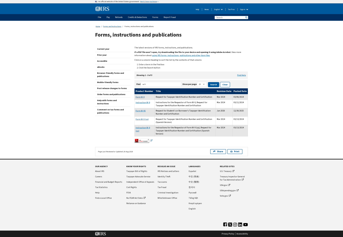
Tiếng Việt (193, 198)
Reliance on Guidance (136, 203)
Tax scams (162, 181)
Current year (103, 49)
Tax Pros (231, 9)
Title (158, 91)
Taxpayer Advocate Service (138, 176)
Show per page (189, 84)
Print (236, 151)
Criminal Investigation (168, 192)
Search (246, 17)
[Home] (102, 7)
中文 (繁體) (194, 181)
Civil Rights (131, 187)
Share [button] (220, 151)
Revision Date (224, 91)
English (217, 9)
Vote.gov (224, 195)
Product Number (144, 91)
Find (138, 84)
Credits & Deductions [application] (137, 17)
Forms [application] (155, 17)
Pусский (192, 192)
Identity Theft (164, 176)
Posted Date (240, 91)
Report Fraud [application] (170, 17)
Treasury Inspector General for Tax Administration (232, 178)
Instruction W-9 (143, 102)
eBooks (101, 67)
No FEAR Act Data (134, 198)
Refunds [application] (119, 17)
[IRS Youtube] (245, 224)
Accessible (102, 61)
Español (192, 171)
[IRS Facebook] (225, 224)
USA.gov (223, 185)
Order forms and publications (111, 94)
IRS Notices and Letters (168, 171)
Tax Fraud (162, 187)
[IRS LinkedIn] (240, 224)
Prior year (102, 55)
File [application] (99, 17)
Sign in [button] (243, 9)
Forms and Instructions (112, 26)
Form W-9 (140, 97)
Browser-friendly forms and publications (110, 75)
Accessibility (242, 233)
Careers (98, 176)
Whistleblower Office (167, 198)
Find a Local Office (103, 198)
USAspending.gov (228, 190)
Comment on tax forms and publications (110, 111)
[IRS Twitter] (230, 224)
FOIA (128, 192)
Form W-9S (141, 110)
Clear (225, 84)
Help (197, 9)
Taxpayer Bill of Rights (136, 171)
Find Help (241, 75)
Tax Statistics (101, 187)
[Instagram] (235, 224)
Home (98, 26)
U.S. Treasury (225, 171)
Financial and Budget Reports (108, 181)
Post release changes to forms (112, 88)
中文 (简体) (194, 176)
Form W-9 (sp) (142, 119)
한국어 (192, 187)
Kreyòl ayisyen (195, 203)
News (207, 9)
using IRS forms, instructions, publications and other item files (181, 55)
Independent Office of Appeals (140, 181)
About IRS (99, 171)
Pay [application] (108, 17)
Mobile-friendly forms (107, 82)
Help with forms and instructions (107, 102)
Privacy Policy (228, 233)
